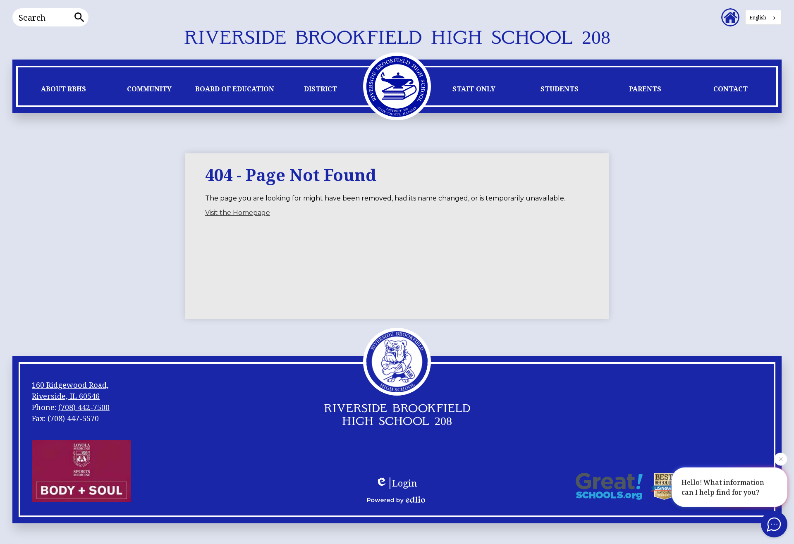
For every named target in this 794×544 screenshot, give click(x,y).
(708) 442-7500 (84, 407)
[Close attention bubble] (780, 457)
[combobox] (763, 17)
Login (404, 483)
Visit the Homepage (237, 213)
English (757, 17)
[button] (63, 91)
